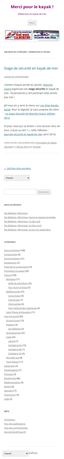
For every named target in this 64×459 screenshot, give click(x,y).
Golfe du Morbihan (17, 283)
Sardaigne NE (15, 349)
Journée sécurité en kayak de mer (23, 134)
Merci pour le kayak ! (32, 6)
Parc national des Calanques (22, 308)
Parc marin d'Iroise (17, 287)
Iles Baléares (14, 328)
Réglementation (12, 382)
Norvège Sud (12, 357)
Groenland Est (13, 332)
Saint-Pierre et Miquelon (18, 312)
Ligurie (11, 341)
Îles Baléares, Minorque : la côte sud (22, 221)
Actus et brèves (12, 250)
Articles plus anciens (17, 168)
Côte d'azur (14, 299)
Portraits (8, 374)
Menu (32, 22)
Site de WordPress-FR (15, 432)
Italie (8, 337)
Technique (9, 394)
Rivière (7, 386)
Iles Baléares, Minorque (16, 213)
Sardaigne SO (15, 353)
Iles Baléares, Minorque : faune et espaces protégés (30, 217)
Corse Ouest (14, 295)
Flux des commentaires (16, 427)
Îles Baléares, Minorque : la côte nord (22, 225)
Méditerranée (13, 291)
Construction (10, 254)
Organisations (11, 370)
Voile (6, 399)
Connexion (9, 419)
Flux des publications (14, 423)
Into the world (11, 316)
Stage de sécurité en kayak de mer (31, 68)
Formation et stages (46, 142)
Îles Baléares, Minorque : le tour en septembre (27, 229)
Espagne (10, 324)
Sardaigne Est (15, 345)
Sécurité (8, 146)
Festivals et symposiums (16, 266)
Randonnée (10, 378)
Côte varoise (14, 304)
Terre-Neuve (12, 361)
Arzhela (36, 146)
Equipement (10, 262)
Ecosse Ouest (13, 320)
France (7, 275)
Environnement (12, 258)
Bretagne (10, 279)
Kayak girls (9, 365)
